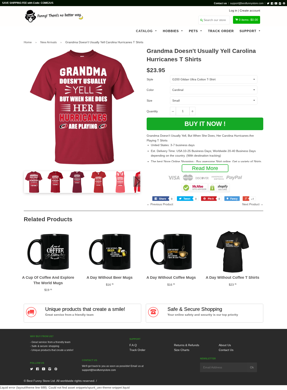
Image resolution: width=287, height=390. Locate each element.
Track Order (221, 31)
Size (149, 100)
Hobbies (171, 31)
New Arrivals (48, 42)
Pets (194, 31)
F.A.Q (133, 345)
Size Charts (181, 350)
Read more (205, 168)
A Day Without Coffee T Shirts (232, 277)
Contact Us (226, 350)
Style (150, 79)
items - (248, 19)
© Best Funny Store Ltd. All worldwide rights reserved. (59, 380)
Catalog (145, 31)
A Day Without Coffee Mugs (171, 277)
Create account (250, 10)
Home (28, 42)
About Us (225, 345)
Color (150, 90)
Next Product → (252, 204)
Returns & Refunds (186, 345)
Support (248, 31)
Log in (233, 10)
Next (136, 181)
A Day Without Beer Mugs (110, 277)
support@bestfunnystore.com (246, 3)
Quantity (152, 111)
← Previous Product (160, 204)
